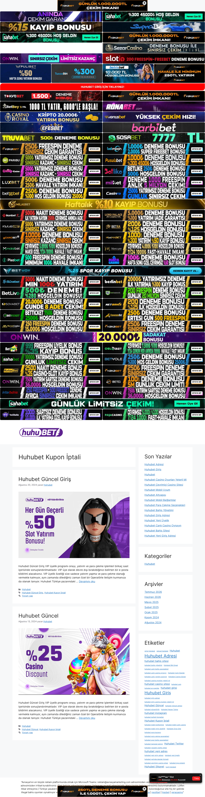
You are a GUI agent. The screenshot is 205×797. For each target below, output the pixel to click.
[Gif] (102, 204)
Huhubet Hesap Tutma (169, 710)
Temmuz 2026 (153, 591)
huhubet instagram (156, 713)
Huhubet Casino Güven (177, 677)
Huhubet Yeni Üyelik (157, 520)
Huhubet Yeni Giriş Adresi (160, 535)
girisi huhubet (150, 651)
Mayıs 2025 (151, 602)
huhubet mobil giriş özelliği (155, 729)
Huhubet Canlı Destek (176, 673)
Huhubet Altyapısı (155, 494)
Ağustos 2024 (153, 622)
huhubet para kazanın (153, 732)
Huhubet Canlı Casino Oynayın (163, 525)
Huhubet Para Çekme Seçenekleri (165, 505)
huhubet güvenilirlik (152, 710)
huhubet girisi (169, 687)
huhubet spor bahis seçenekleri (156, 740)
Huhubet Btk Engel (171, 665)
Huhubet (26, 589)
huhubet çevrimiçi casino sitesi (156, 763)
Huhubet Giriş (153, 469)
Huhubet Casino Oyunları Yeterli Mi (166, 479)
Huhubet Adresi (154, 464)
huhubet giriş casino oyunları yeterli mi (159, 702)
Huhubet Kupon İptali (55, 592)
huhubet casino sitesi (157, 683)
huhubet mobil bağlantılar (154, 725)
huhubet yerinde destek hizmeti (157, 759)
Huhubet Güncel (38, 615)
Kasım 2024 (152, 617)
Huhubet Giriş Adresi (157, 515)
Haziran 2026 (153, 597)
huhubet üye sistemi (177, 763)
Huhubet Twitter (174, 743)
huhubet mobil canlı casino (176, 725)
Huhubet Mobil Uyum (157, 489)
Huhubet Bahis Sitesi (157, 530)
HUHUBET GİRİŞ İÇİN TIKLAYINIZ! (102, 86)
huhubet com (176, 684)
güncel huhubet (162, 651)
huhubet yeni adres (156, 751)
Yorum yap (27, 595)
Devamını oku (87, 581)
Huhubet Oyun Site (174, 729)
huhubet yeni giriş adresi (154, 755)
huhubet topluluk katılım (154, 744)
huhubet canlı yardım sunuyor (156, 677)
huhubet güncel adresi (173, 706)
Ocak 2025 (151, 612)
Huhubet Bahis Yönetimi (159, 510)
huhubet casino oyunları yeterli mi (157, 681)
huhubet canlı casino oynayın (155, 673)
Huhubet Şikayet (154, 766)
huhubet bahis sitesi (157, 661)
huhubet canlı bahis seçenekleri (157, 669)
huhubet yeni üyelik (172, 755)
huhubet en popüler (152, 688)
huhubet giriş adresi (152, 698)
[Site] (51, 148)
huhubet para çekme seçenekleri (157, 736)
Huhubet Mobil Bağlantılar (160, 500)
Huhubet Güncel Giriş (44, 479)
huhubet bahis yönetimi (153, 665)
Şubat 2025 (152, 607)
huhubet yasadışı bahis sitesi (156, 748)
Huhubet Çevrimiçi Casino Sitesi (164, 484)
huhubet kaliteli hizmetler (154, 717)
